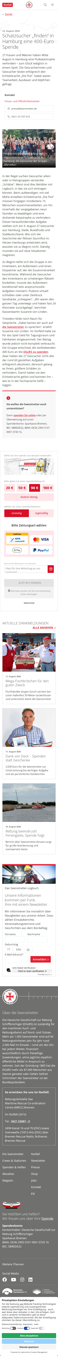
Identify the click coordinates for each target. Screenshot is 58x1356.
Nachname (33, 934)
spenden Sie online (24, 415)
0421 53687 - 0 (20, 1121)
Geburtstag (11, 944)
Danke (8, 14)
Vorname (10, 934)
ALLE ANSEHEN (43, 627)
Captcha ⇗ (45, 974)
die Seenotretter (13, 327)
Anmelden (39, 959)
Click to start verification (31, 971)
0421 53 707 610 (20, 116)
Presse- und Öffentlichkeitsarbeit (22, 101)
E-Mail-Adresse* (14, 954)
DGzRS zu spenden (35, 352)
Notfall (8, 4)
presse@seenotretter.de (24, 108)
